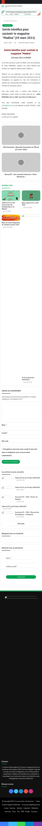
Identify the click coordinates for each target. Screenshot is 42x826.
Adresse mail (11, 566)
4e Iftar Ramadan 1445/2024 (28, 379)
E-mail (5, 433)
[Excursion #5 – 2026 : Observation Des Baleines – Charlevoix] (8, 515)
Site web (5, 441)
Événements (13, 21)
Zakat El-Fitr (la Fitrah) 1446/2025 (14, 506)
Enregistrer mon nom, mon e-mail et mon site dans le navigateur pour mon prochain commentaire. (19, 452)
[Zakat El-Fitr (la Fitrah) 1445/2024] (8, 481)
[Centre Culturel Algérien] (13, 6)
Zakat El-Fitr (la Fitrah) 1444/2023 (27, 487)
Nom (4, 425)
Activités (19, 808)
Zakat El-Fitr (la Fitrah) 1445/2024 (27, 478)
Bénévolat (35, 808)
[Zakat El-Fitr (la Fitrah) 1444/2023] (8, 490)
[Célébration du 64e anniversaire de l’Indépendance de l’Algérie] (11, 195)
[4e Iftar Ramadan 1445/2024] (31, 295)
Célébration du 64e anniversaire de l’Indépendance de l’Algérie (8, 206)
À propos (34, 812)
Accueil (5, 21)
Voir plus (21, 524)
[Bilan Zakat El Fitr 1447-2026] (31, 195)
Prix (18, 812)
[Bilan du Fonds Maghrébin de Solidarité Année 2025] (11, 218)
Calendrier (26, 808)
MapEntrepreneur (34, 805)
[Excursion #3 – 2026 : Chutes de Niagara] (8, 500)
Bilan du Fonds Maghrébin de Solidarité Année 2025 (11, 224)
